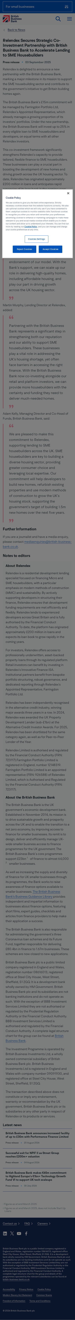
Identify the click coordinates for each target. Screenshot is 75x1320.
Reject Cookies (24, 249)
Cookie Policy (30, 226)
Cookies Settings (36, 239)
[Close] (68, 193)
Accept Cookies (50, 249)
